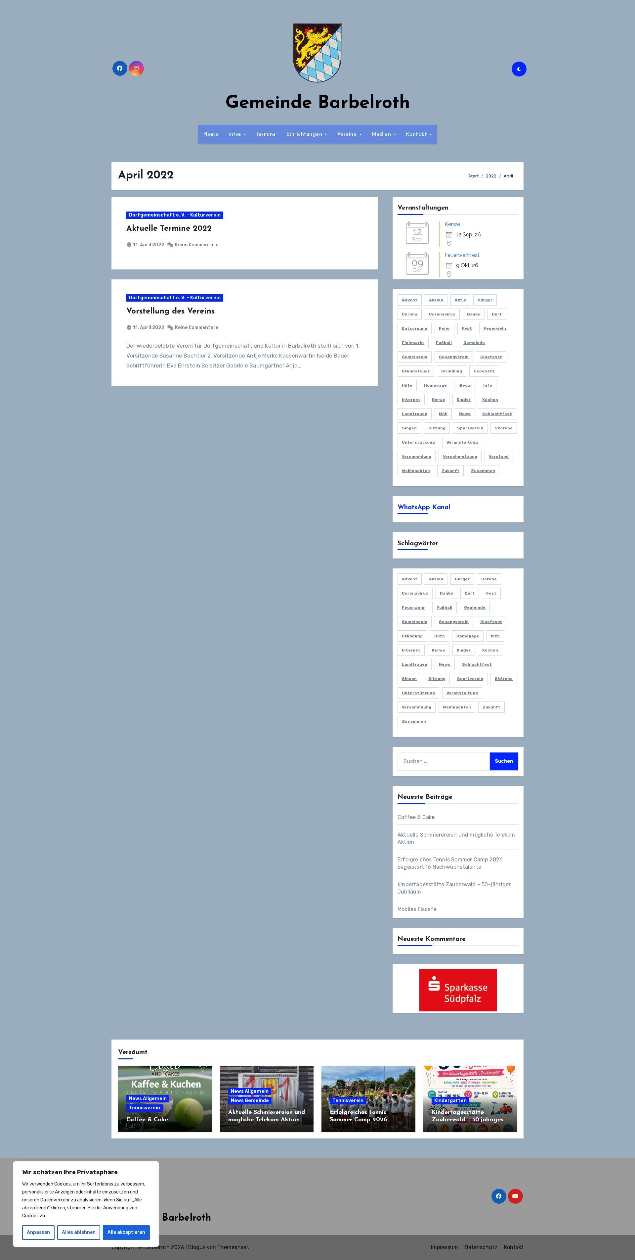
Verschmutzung (460, 456)
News (465, 414)
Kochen (490, 399)
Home (210, 134)
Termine (266, 134)
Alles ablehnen (79, 1232)
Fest (467, 328)
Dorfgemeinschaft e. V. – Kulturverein (175, 215)
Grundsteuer (416, 371)
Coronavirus (442, 314)
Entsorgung (414, 328)
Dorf (497, 314)
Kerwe (452, 224)
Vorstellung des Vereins (170, 311)
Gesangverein (454, 357)
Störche (504, 428)
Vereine (348, 134)
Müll (443, 414)
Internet (411, 399)
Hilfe (407, 385)
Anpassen (38, 1232)
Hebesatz (484, 371)
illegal (465, 385)
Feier (444, 328)
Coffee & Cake (416, 817)
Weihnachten (416, 470)
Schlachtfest (497, 414)
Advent (409, 300)
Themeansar (232, 1247)
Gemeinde (474, 342)
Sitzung (436, 428)
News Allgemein (148, 1098)
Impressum (444, 1247)
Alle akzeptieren (126, 1232)
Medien (382, 134)
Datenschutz (481, 1247)
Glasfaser (491, 357)
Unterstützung (418, 442)
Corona (409, 314)
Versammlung (416, 456)
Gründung (451, 371)
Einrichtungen (305, 134)
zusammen (483, 470)
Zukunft (450, 470)
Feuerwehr (495, 328)
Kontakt (417, 134)
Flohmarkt (413, 342)
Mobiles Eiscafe (417, 909)
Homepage (435, 385)
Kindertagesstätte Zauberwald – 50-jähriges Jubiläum (467, 1120)
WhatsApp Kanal (424, 507)
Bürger (485, 300)
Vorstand (499, 456)
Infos (235, 134)
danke (473, 314)
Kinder (464, 399)
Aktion (436, 300)
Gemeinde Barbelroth (317, 103)
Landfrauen (414, 414)
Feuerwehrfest (462, 255)
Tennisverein (144, 1108)
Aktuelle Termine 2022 (169, 229)
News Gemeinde (250, 1100)
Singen (409, 428)
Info (487, 385)
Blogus (196, 1247)
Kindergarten (450, 1100)
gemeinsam (414, 357)
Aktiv (460, 300)
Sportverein (470, 428)
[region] (86, 1204)
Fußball (444, 342)
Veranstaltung (462, 442)
